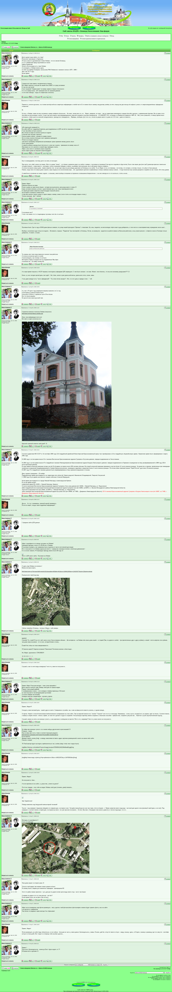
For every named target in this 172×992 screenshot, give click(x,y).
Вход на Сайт (26, 28)
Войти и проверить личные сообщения (97, 36)
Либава (3, 42)
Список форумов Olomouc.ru (28, 47)
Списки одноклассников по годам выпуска (93, 38)
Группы (74, 36)
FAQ (62, 36)
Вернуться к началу (8, 76)
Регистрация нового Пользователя (11, 28)
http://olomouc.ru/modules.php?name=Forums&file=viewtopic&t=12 (40, 734)
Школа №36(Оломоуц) (45, 47)
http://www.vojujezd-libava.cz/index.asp (32, 313)
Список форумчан (74, 38)
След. (16, 43)
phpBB (83, 982)
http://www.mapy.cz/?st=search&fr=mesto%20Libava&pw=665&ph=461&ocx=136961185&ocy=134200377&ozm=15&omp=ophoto (57, 571)
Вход (112, 36)
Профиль (81, 36)
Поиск (67, 36)
